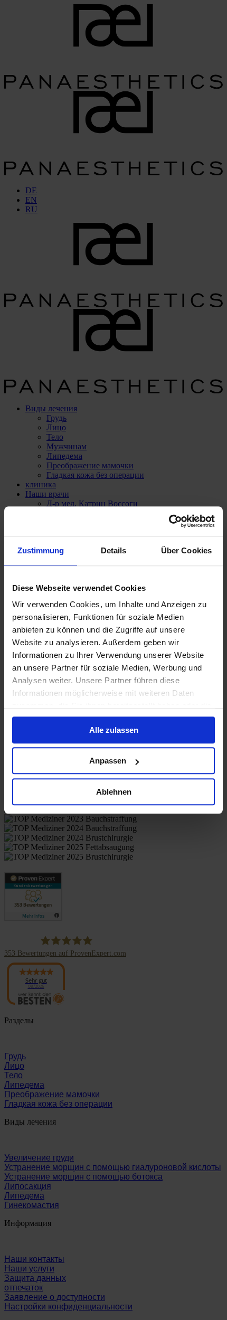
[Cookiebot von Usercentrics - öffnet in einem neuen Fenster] (168, 521)
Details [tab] (114, 550)
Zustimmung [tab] (40, 550)
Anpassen (107, 760)
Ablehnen (113, 791)
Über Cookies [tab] (186, 550)
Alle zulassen (113, 729)
